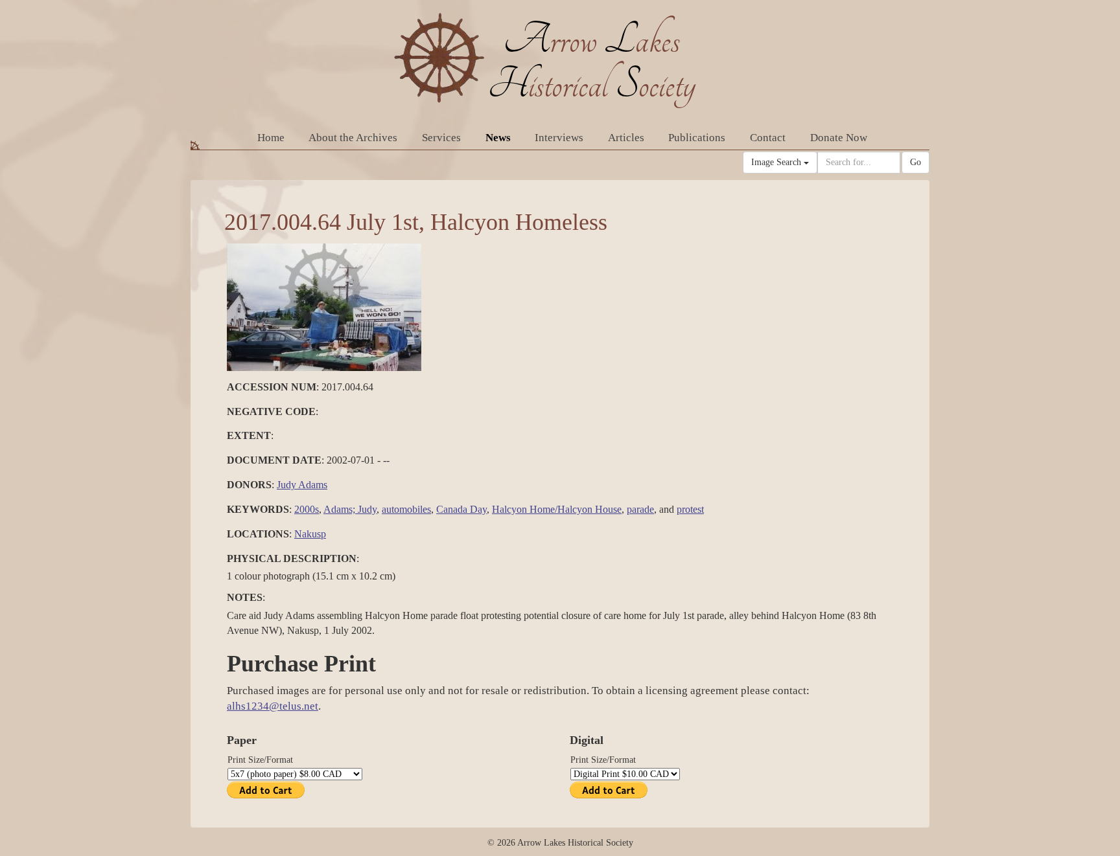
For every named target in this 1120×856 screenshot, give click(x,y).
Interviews (559, 137)
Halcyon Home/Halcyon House (557, 509)
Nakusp (310, 533)
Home (271, 137)
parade (640, 509)
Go (915, 162)
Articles (626, 137)
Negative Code (271, 411)
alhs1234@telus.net (272, 706)
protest (690, 509)
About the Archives (353, 137)
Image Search (777, 162)
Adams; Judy (350, 509)
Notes (244, 597)
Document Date (274, 460)
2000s (306, 509)
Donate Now (838, 137)
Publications (696, 137)
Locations (258, 533)
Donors (249, 484)
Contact (768, 137)
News (498, 137)
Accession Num (271, 386)
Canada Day (461, 509)
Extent (249, 435)
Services (441, 137)
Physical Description (291, 558)
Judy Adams (302, 484)
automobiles (406, 509)
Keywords (258, 509)
